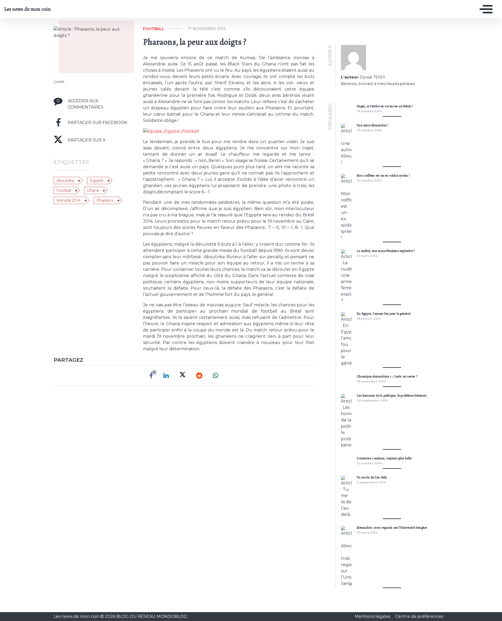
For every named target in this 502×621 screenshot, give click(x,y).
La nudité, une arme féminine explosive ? (386, 251)
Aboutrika (65, 180)
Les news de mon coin (27, 9)
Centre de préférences (419, 616)
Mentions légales (373, 616)
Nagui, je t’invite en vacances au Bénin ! (385, 106)
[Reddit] (199, 375)
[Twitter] (182, 375)
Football (63, 190)
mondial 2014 (68, 200)
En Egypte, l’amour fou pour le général (383, 313)
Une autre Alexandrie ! (372, 125)
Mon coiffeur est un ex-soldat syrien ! (383, 175)
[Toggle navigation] (485, 9)
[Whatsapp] (215, 375)
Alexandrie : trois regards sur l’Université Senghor (392, 527)
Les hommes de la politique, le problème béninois (392, 395)
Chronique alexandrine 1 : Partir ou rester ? (387, 376)
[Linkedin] (166, 375)
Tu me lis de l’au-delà (372, 477)
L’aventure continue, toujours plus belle (384, 458)
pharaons (104, 200)
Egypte (97, 180)
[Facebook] (151, 375)
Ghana (93, 190)
